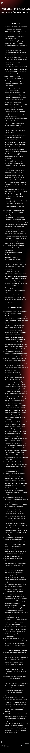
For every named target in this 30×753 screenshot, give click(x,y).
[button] (26, 2)
